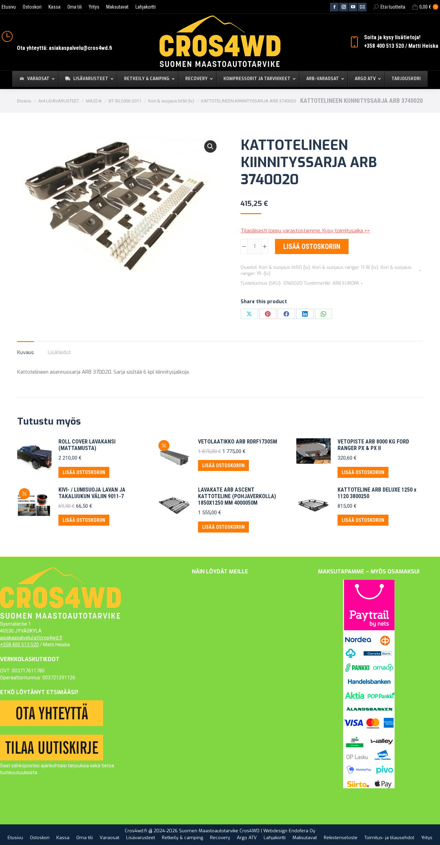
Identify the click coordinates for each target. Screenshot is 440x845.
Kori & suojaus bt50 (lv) (284, 267)
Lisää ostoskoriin (311, 246)
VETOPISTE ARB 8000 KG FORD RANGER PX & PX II (373, 444)
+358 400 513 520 (19, 644)
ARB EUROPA (345, 283)
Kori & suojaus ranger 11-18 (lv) (345, 267)
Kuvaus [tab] (25, 352)
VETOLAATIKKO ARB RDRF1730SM (237, 441)
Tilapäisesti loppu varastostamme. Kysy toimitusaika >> (305, 230)
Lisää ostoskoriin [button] (84, 472)
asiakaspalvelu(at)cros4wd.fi (31, 637)
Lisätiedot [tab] (59, 352)
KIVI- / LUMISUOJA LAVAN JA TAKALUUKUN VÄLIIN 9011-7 (91, 493)
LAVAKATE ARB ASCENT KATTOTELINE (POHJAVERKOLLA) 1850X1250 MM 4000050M (237, 496)
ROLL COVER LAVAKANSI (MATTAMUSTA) (87, 444)
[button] (210, 146)
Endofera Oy (302, 831)
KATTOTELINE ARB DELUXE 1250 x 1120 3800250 (377, 493)
